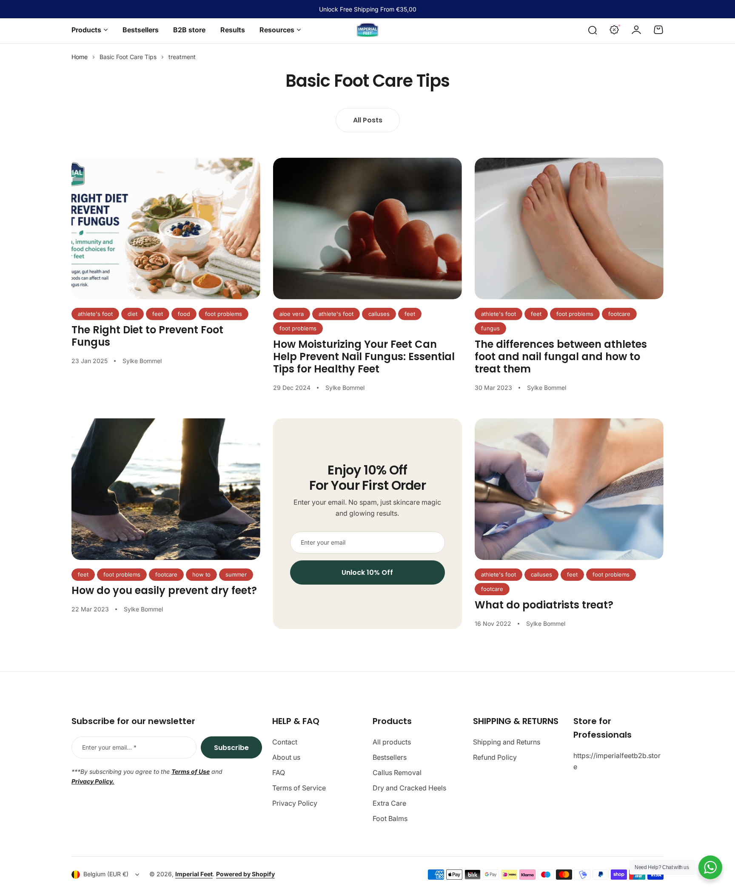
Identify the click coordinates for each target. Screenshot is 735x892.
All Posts (367, 120)
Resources (276, 30)
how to (201, 574)
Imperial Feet (194, 874)
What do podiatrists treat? (544, 605)
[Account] (636, 29)
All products (392, 742)
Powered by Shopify (245, 874)
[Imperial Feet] (367, 30)
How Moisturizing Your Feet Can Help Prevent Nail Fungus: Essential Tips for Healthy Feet (364, 356)
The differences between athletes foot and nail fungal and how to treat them (561, 356)
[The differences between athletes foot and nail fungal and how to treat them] (569, 228)
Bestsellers (390, 757)
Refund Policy (495, 757)
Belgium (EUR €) (105, 874)
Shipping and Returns (506, 742)
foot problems (223, 313)
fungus (490, 328)
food (184, 313)
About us (286, 757)
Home (79, 56)
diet (132, 313)
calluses (379, 313)
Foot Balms (390, 818)
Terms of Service (299, 788)
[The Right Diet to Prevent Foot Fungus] (165, 228)
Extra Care (389, 803)
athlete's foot (95, 313)
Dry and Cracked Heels (409, 788)
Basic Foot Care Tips (128, 56)
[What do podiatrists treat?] (569, 489)
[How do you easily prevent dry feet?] (165, 489)
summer (236, 574)
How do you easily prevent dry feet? (164, 590)
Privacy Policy (294, 803)
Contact (284, 742)
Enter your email (323, 542)
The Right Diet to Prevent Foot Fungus (147, 336)
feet (157, 313)
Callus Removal (397, 772)
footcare (619, 313)
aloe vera (291, 313)
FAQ (278, 772)
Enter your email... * (109, 747)
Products (86, 30)
